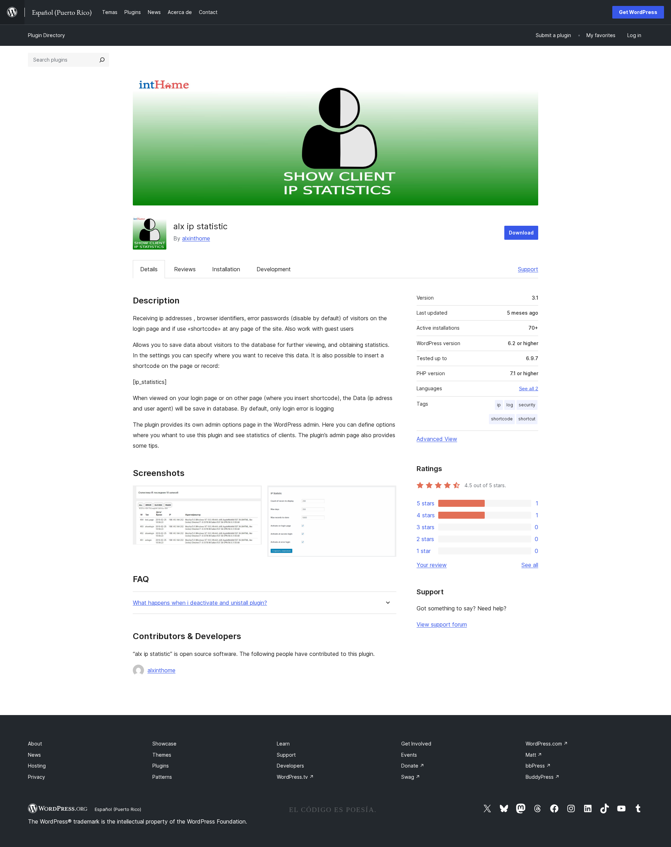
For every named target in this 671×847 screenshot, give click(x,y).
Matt (534, 755)
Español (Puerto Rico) (118, 809)
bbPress (538, 766)
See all (529, 564)
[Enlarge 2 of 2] (386, 494)
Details (149, 269)
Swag (410, 777)
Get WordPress (638, 12)
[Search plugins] (102, 60)
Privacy (36, 777)
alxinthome (196, 238)
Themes (161, 755)
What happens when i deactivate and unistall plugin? (200, 603)
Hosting (37, 766)
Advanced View (437, 438)
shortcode (502, 418)
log (509, 404)
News (34, 755)
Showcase (164, 744)
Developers (290, 766)
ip (499, 404)
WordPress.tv (295, 777)
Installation (226, 269)
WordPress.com (547, 744)
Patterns (162, 777)
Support (528, 269)
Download (521, 233)
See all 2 (528, 388)
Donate (412, 766)
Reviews (185, 269)
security (527, 404)
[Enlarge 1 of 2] (252, 494)
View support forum (442, 624)
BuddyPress (543, 777)
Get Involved (416, 744)
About (35, 744)
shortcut (526, 418)
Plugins (160, 766)
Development (274, 269)
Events (409, 755)
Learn (283, 744)
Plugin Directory (46, 35)
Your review (432, 564)
